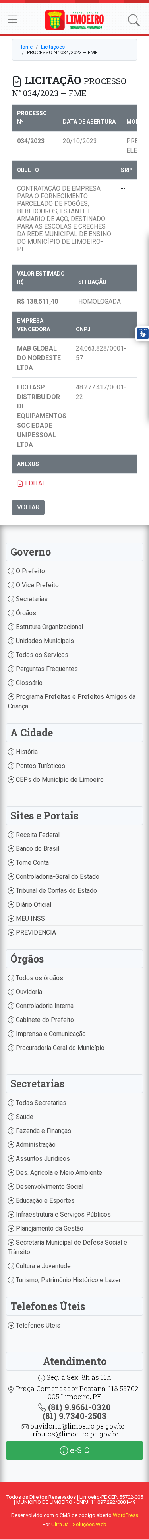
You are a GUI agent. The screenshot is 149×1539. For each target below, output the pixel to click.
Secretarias (31, 599)
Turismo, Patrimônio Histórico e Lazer (67, 1280)
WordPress (125, 1515)
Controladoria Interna (44, 1006)
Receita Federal (37, 835)
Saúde (23, 1117)
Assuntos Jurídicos (42, 1158)
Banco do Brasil (36, 848)
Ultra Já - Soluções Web (78, 1524)
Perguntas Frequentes (46, 669)
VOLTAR (28, 507)
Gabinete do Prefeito (44, 1020)
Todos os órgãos (38, 978)
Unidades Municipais (44, 641)
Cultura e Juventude (42, 1266)
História (26, 752)
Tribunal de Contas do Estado (55, 890)
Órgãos (25, 613)
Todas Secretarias (40, 1103)
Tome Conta (31, 862)
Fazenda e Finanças (42, 1131)
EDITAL (34, 483)
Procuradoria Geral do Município (59, 1048)
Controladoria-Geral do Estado (56, 876)
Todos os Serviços (41, 655)
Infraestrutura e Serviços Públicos (62, 1214)
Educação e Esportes (44, 1200)
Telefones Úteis (37, 1325)
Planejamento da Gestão (48, 1228)
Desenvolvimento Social (48, 1186)
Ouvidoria (28, 992)
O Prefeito (29, 571)
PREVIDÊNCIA (35, 932)
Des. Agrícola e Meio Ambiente (58, 1172)
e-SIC (78, 1450)
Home (26, 47)
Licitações (53, 47)
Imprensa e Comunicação (50, 1034)
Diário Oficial (32, 904)
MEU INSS (29, 918)
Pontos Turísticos (39, 766)
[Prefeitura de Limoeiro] (74, 19)
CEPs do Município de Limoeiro (59, 779)
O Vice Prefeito (36, 585)
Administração (35, 1144)
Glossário (28, 683)
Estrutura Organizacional (48, 627)
